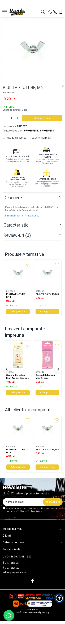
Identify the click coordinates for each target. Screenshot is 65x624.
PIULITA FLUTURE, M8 (47, 294)
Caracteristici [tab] (16, 225)
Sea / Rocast (9, 92)
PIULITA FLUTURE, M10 (15, 295)
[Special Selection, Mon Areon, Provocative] (47, 355)
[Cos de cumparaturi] (60, 12)
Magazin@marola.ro (16, 572)
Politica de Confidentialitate (30, 511)
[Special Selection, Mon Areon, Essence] (18, 355)
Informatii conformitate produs (22, 215)
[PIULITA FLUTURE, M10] (18, 274)
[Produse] (4, 12)
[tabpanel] (32, 50)
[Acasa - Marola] (17, 12)
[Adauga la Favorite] (28, 264)
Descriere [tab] (12, 197)
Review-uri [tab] (17, 235)
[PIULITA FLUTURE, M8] (47, 274)
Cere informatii (42, 137)
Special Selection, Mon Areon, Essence (17, 376)
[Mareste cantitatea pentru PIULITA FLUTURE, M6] (17, 118)
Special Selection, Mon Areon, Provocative (45, 377)
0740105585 (12, 563)
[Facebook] (32, 581)
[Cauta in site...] (43, 12)
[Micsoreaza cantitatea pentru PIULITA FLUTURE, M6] (5, 118)
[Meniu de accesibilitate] (59, 598)
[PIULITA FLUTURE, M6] (32, 50)
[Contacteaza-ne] (50, 12)
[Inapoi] (62, 87)
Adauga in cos (42, 118)
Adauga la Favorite (15, 137)
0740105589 (12, 568)
